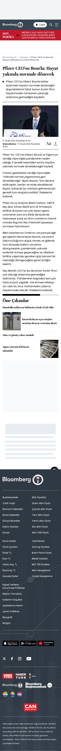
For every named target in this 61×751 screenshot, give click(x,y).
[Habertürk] (8, 676)
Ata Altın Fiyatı (40, 526)
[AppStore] (11, 643)
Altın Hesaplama (41, 570)
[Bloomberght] (13, 24)
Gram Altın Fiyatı (41, 503)
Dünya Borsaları (11, 520)
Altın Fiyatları (39, 497)
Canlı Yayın (9, 503)
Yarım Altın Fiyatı (41, 520)
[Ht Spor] (32, 676)
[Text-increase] (48, 143)
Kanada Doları (10, 576)
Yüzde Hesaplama (42, 576)
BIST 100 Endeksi (41, 564)
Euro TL (7, 558)
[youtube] (29, 659)
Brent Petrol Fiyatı (42, 552)
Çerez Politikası (11, 611)
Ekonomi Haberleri (13, 509)
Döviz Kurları (9, 541)
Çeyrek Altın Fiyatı (42, 509)
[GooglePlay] (28, 643)
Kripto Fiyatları (10, 526)
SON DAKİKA (8, 35)
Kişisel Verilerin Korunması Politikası (14, 586)
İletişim (7, 623)
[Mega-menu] (56, 24)
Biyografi (7, 617)
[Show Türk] (12, 694)
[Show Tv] (5, 694)
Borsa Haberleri (11, 515)
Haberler (24, 57)
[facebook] (12, 659)
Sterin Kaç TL (10, 564)
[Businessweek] (39, 685)
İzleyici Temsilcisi (12, 593)
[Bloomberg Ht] (13, 685)
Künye (6, 532)
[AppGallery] (46, 643)
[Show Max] (19, 694)
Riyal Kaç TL (9, 570)
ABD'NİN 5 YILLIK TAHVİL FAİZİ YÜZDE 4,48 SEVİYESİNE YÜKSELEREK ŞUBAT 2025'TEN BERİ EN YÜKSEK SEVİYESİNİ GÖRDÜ (38, 35)
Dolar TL (7, 552)
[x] (4, 659)
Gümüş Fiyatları (41, 547)
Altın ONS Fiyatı (40, 532)
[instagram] (19, 659)
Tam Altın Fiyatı (40, 515)
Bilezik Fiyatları (40, 558)
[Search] (50, 24)
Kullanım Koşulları (12, 599)
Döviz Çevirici (10, 547)
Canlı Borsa (38, 541)
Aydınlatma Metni (13, 605)
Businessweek (10, 497)
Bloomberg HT (10, 57)
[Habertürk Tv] (21, 676)
